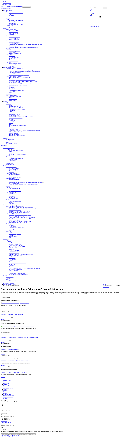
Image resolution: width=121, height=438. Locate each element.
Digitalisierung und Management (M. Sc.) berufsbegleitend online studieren (25, 44)
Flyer (7, 142)
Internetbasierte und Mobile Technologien (18, 85)
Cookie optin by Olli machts (7, 436)
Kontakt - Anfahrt (7, 380)
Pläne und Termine (10, 192)
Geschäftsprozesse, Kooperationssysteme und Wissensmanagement (24, 81)
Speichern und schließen (30, 434)
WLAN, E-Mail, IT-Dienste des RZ (17, 109)
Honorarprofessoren (13, 21)
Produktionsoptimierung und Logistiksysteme (19, 75)
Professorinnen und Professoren (16, 20)
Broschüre (8, 140)
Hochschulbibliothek (8, 388)
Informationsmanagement (14, 82)
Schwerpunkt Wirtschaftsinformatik (14, 213)
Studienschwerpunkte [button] (11, 29)
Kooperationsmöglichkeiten (15, 96)
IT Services (5, 398)
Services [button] (5, 101)
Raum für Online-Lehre (14, 115)
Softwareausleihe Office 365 (15, 131)
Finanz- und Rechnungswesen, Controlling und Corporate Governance (24, 71)
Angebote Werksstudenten (15, 53)
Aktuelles (8, 149)
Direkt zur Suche (7, 4)
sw (90, 10)
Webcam (5, 384)
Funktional (4, 427)
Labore (7, 102)
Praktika (11, 97)
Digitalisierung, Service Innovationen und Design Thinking (22, 80)
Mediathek (5, 275)
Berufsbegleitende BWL (14, 39)
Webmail (5, 389)
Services (5, 239)
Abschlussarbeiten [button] (10, 62)
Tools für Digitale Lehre (14, 121)
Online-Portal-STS (13, 110)
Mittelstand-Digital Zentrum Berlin (16, 90)
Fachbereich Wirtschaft (6, 8)
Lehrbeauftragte (12, 23)
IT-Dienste (8, 241)
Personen (8, 156)
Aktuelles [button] (8, 11)
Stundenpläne (12, 56)
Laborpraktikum (12, 52)
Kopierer (11, 124)
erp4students (11, 87)
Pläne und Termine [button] (10, 54)
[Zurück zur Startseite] (11, 6)
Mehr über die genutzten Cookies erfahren (10, 435)
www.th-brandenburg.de (6, 422)
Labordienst (11, 111)
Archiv (10, 92)
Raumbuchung (12, 59)
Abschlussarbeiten (13, 99)
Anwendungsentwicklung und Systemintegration (20, 77)
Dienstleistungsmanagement (15, 72)
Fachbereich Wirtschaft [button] (8, 10)
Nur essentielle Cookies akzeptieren (16, 434)
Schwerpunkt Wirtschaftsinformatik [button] (14, 76)
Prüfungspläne (12, 58)
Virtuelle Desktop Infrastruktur (15, 118)
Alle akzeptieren (4, 434)
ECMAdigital (12, 91)
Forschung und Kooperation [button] (9, 67)
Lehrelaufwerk (12, 120)
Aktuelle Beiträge (10, 139)
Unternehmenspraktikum (14, 51)
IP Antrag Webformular (14, 134)
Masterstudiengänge (10, 178)
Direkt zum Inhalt (7, 3)
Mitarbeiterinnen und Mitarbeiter (16, 24)
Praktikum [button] (8, 49)
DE (93, 13)
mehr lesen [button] (3, 307)
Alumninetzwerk (7, 394)
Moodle (10, 105)
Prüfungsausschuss (10, 27)
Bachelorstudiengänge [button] (11, 35)
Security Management (14, 45)
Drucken (11, 123)
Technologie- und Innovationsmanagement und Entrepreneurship (23, 47)
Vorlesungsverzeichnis (14, 57)
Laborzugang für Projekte (14, 114)
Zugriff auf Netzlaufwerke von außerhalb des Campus (21, 116)
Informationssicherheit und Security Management (20, 83)
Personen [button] (8, 19)
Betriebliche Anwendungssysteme (16, 78)
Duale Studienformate (14, 33)
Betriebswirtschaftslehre (14, 30)
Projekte (8, 223)
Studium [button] (5, 28)
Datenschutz (6, 383)
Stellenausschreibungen (8, 395)
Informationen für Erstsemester (16, 13)
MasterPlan (11, 34)
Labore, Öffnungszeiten (14, 113)
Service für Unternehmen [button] (11, 95)
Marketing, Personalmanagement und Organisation (20, 73)
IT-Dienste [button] (8, 104)
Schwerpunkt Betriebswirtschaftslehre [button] (14, 68)
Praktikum (8, 187)
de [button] (90, 11)
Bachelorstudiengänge (11, 173)
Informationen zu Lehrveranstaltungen (17, 16)
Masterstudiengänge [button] (10, 40)
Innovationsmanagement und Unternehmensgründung (21, 70)
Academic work (12, 64)
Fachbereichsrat (9, 25)
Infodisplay (11, 15)
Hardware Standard (13, 133)
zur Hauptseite (4, 145)
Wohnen (8, 48)
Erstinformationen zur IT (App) (16, 107)
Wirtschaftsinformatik (13, 32)
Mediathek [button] (5, 138)
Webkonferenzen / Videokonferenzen (17, 135)
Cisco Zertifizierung (13, 129)
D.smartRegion (12, 88)
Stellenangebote (12, 100)
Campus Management (8, 397)
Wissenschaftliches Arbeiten (15, 63)
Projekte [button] (8, 86)
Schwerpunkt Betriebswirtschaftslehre (14, 206)
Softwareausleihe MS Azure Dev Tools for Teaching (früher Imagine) (24, 130)
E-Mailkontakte (4, 421)
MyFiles (11, 119)
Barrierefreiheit (6, 385)
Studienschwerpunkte (11, 167)
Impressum (5, 382)
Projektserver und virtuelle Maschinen (17, 125)
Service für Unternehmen (11, 232)
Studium (5, 165)
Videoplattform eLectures (11, 143)
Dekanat (8, 18)
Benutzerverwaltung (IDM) (15, 106)
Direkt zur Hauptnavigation (9, 1)
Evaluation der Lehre (13, 61)
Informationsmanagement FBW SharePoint (18, 137)
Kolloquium (11, 66)
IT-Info (10, 14)
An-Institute (8, 94)
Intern (91, 15)
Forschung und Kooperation (9, 205)
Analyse (4, 429)
